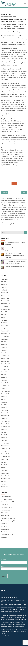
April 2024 (4, 350)
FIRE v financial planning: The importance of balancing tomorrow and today (15, 256)
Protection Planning (6, 518)
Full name (4, 559)
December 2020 (5, 448)
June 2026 (4, 284)
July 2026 (3, 282)
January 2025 (5, 331)
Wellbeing (4, 537)
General (3, 504)
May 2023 (4, 380)
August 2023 (4, 372)
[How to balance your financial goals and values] (2, 243)
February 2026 (5, 295)
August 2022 (4, 396)
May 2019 (4, 484)
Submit (4, 576)
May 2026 (4, 287)
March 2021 (4, 440)
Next (24, 192)
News (2, 513)
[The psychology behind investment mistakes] (2, 267)
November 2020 (5, 451)
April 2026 (4, 290)
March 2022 (4, 410)
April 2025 (4, 323)
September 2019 (5, 478)
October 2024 (5, 336)
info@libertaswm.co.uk (17, 597)
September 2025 (5, 309)
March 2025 (4, 325)
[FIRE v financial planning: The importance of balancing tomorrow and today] (2, 254)
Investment (4, 510)
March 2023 (4, 383)
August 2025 (4, 312)
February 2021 (5, 443)
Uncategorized (14, 171)
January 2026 (5, 298)
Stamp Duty (4, 529)
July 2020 (3, 462)
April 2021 (4, 437)
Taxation (3, 532)
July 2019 (3, 481)
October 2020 (5, 454)
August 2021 (4, 429)
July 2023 (3, 375)
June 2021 (4, 435)
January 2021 (5, 446)
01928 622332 (5, 597)
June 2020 (4, 465)
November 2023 (5, 364)
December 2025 (5, 301)
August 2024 (4, 339)
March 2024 (4, 353)
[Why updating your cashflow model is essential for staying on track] (2, 262)
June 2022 (4, 402)
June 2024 (4, 345)
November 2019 (5, 476)
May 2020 (4, 467)
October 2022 (5, 394)
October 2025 (5, 306)
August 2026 (4, 279)
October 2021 (5, 424)
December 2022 (5, 388)
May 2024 (4, 347)
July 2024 (3, 342)
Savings (3, 524)
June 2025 (4, 317)
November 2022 (5, 391)
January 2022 (5, 416)
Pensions (3, 515)
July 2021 (3, 432)
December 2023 (5, 361)
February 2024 (5, 355)
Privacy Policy (12, 600)
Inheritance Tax (5, 507)
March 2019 (4, 487)
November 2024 (5, 334)
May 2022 (4, 405)
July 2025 (3, 314)
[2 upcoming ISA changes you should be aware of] (2, 249)
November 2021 (5, 421)
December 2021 (5, 418)
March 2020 (4, 470)
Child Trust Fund (5, 496)
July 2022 (3, 399)
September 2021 (5, 426)
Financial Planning (6, 502)
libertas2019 (5, 16)
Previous (5, 192)
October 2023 (5, 366)
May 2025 (4, 320)
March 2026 (4, 293)
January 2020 (5, 473)
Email (3, 566)
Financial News (5, 499)
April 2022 (4, 407)
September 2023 (5, 369)
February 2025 (5, 328)
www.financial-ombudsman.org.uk (11, 611)
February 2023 (5, 386)
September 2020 (5, 457)
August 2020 (4, 459)
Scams (3, 526)
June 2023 (4, 377)
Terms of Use (18, 600)
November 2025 (5, 304)
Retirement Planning (7, 521)
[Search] (25, 232)
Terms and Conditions (5, 600)
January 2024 (5, 358)
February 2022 (5, 413)
